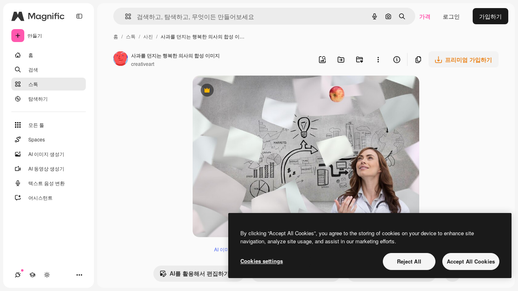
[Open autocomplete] (125, 16)
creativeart (142, 63)
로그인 (451, 16)
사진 (148, 36)
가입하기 (490, 16)
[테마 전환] (46, 274)
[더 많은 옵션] (378, 59)
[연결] (17, 274)
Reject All (409, 261)
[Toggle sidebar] (79, 16)
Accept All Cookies (471, 261)
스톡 (131, 36)
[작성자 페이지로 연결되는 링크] (120, 59)
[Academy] (32, 274)
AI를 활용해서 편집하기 (194, 275)
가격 (425, 16)
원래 (239, 91)
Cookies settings (261, 261)
